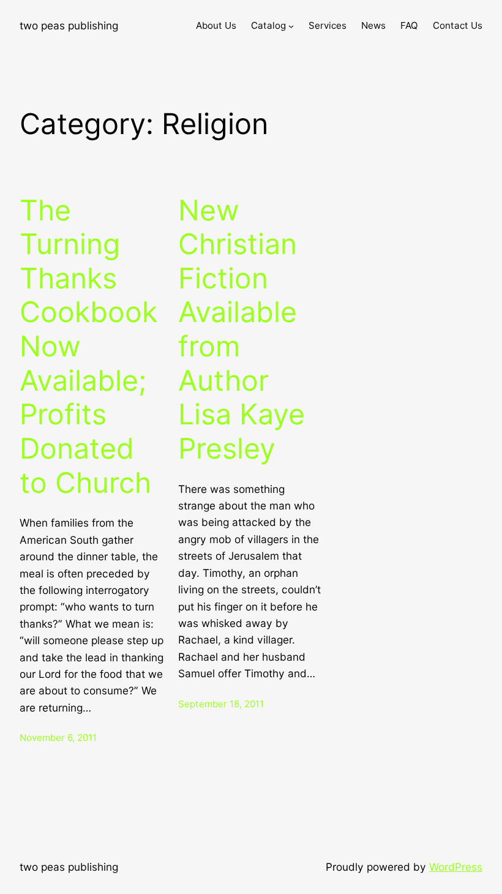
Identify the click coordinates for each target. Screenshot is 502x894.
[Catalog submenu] (291, 26)
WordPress (455, 866)
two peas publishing (69, 25)
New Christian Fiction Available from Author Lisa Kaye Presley (241, 329)
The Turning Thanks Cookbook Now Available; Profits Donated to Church (88, 346)
